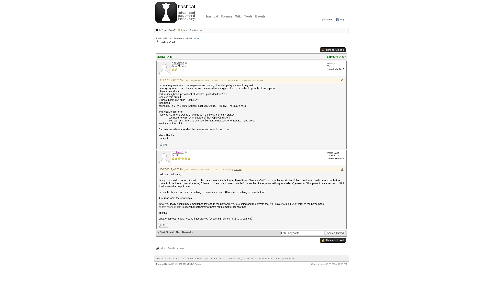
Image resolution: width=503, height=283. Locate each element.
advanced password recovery (186, 12)
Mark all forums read (262, 258)
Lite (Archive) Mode (238, 258)
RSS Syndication (285, 258)
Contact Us (179, 258)
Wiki (238, 16)
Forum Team (164, 258)
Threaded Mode (336, 56)
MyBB (171, 264)
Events (260, 16)
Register (194, 30)
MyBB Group (194, 264)
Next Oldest (167, 232)
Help (342, 19)
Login (184, 30)
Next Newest (183, 232)
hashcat (212, 16)
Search (328, 19)
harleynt (178, 63)
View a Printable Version (172, 248)
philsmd (237, 169)
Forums (226, 16)
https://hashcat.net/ (170, 206)
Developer (179, 38)
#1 (342, 80)
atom (236, 80)
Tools (248, 16)
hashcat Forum (164, 38)
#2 (342, 169)
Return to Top (218, 258)
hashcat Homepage (197, 258)
